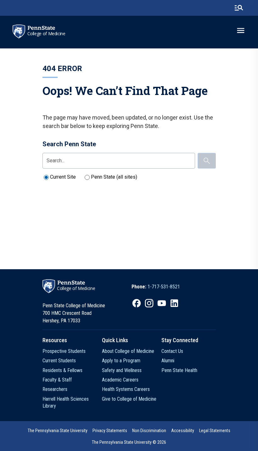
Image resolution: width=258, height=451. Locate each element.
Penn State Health (179, 370)
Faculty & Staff (57, 380)
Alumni (167, 361)
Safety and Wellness (122, 370)
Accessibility (182, 430)
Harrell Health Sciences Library (65, 402)
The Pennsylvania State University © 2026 (129, 442)
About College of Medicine (128, 351)
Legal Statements (214, 430)
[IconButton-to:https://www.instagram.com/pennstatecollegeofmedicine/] (149, 303)
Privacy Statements (110, 430)
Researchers (54, 389)
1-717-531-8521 (164, 287)
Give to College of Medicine (129, 399)
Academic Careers (120, 380)
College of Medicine (46, 33)
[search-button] (238, 7)
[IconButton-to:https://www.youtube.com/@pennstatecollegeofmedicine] (162, 303)
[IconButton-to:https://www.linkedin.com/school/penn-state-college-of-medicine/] (174, 303)
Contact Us (172, 351)
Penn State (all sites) (114, 177)
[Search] (207, 161)
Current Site (63, 177)
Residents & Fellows (62, 370)
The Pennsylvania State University (57, 430)
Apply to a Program (121, 361)
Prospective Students (64, 351)
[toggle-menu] (240, 30)
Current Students (59, 361)
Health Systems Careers (126, 389)
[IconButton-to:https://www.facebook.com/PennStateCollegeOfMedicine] (137, 303)
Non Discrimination (149, 430)
